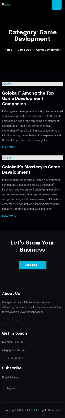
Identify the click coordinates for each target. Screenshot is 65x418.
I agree (11, 388)
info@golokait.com (13, 350)
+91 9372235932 (12, 358)
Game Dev (24, 49)
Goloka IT (29, 410)
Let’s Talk (31, 265)
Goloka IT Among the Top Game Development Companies (28, 98)
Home (8, 49)
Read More (9, 147)
